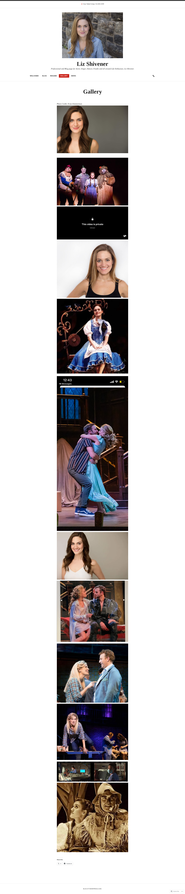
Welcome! (34, 76)
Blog (44, 76)
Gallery (64, 76)
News (73, 76)
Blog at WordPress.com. (92, 889)
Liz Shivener (92, 64)
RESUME (53, 76)
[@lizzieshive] (153, 75)
